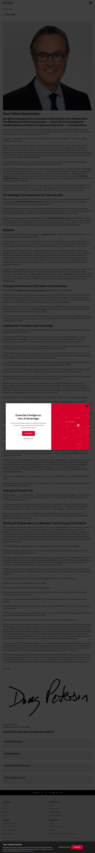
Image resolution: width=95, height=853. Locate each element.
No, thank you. (28, 438)
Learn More (28, 433)
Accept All (77, 847)
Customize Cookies (64, 847)
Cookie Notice (29, 851)
